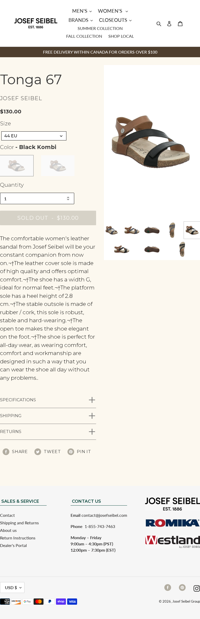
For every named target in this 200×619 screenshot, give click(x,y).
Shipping (11, 415)
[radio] (16, 165)
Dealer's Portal (13, 545)
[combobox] (33, 135)
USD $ (11, 587)
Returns (10, 431)
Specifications (18, 399)
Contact (7, 515)
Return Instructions (17, 537)
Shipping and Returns (19, 522)
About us (8, 530)
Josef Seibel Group (186, 601)
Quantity (12, 185)
